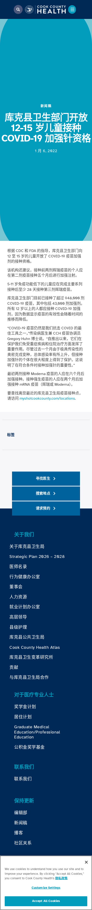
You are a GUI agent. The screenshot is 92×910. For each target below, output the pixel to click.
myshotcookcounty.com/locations (47, 398)
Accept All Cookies (46, 901)
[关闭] (86, 862)
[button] (18, 9)
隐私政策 (61, 878)
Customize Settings (46, 888)
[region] (46, 883)
